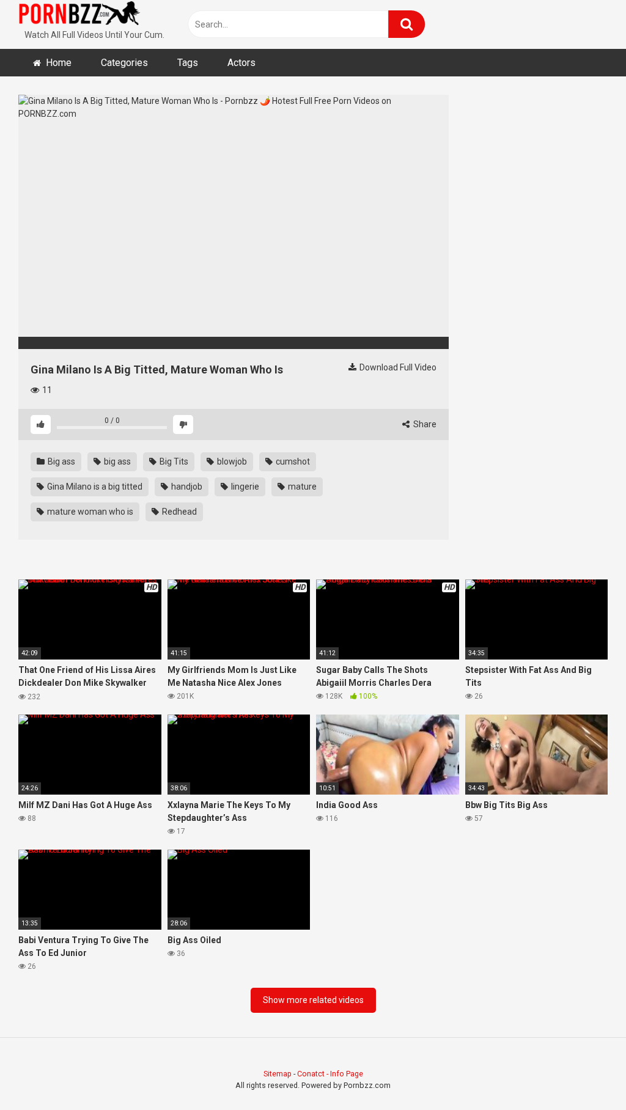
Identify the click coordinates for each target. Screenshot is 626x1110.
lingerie (244, 486)
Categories (124, 62)
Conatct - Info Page (330, 1073)
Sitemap (277, 1073)
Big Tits (173, 461)
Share (423, 424)
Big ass (60, 461)
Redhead (178, 511)
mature (301, 486)
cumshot (292, 461)
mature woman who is (89, 511)
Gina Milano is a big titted (93, 486)
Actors (241, 62)
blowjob (231, 461)
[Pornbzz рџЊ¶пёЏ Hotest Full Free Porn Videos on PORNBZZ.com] (79, 15)
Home (59, 62)
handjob (185, 486)
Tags (187, 62)
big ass (116, 461)
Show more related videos (313, 1000)
